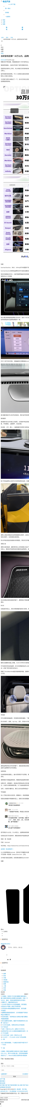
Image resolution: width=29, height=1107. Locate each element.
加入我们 (20, 1085)
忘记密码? (25, 1074)
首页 (2, 37)
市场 (12, 37)
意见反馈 (2, 1083)
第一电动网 (17, 1089)
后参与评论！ (6, 944)
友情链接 (2, 1087)
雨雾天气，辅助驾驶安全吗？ (10, 1002)
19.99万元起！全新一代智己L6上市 (12, 1035)
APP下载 (12, 4)
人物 (4, 986)
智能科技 (6, 982)
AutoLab (3, 60)
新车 (4, 976)
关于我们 (2, 1085)
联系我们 (2, 1081)
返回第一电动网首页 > (7, 849)
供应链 (5, 980)
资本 (4, 988)
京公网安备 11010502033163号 (19, 1091)
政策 (4, 984)
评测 (4, 978)
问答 (4, 990)
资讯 (7, 37)
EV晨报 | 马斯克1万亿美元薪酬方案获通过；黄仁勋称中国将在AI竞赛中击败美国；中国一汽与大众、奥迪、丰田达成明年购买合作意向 (14, 998)
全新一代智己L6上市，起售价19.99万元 (13, 1029)
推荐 (4, 973)
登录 (14, 1076)
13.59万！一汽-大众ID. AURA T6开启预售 (14, 1037)
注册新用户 (4, 1074)
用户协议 (25, 1085)
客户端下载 (8, 1085)
